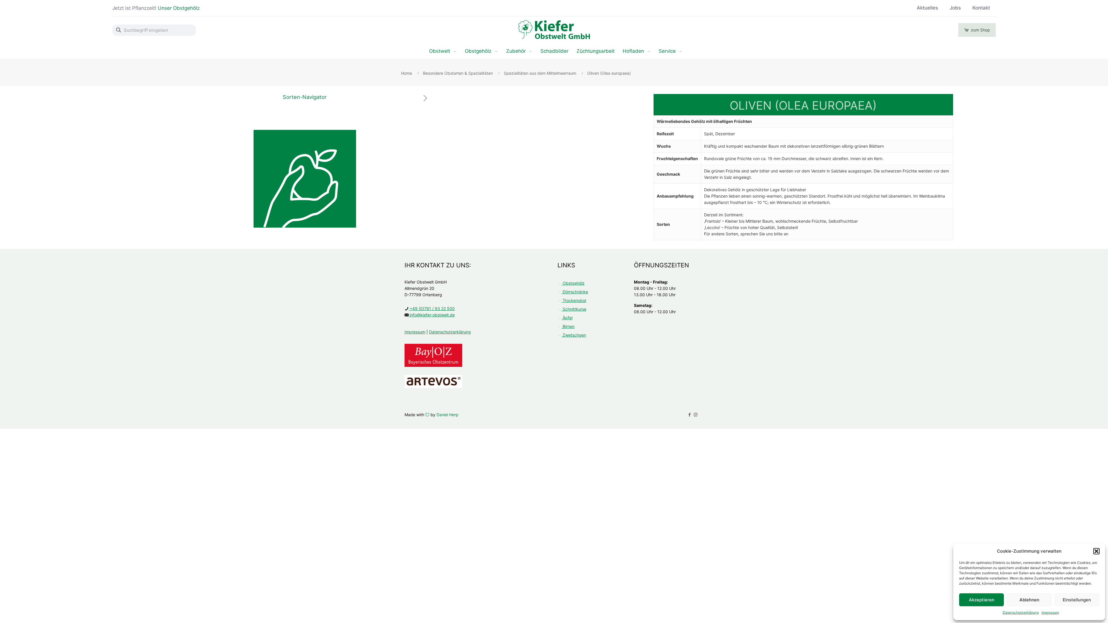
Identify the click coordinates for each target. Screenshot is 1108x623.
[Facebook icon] (689, 414)
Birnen (568, 326)
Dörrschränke (575, 291)
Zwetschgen (574, 335)
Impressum (1050, 612)
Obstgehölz (573, 283)
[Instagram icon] (695, 414)
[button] (1096, 551)
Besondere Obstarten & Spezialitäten (458, 73)
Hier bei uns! (218, 8)
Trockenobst (574, 300)
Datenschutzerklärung (1021, 612)
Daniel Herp (447, 414)
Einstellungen (1077, 600)
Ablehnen (1029, 600)
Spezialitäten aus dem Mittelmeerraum (540, 73)
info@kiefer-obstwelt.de (432, 314)
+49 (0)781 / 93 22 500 (432, 308)
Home (406, 73)
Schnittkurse (574, 309)
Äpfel (567, 317)
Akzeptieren (981, 600)
